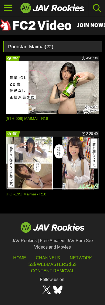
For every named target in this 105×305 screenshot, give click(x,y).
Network (81, 258)
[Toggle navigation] (8, 8)
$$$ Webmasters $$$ (52, 264)
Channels (48, 258)
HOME (19, 258)
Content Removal (52, 271)
